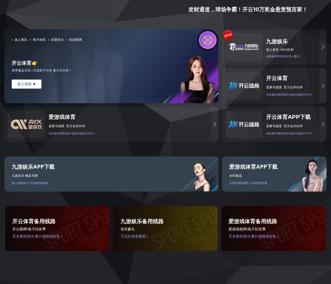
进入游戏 (26, 84)
